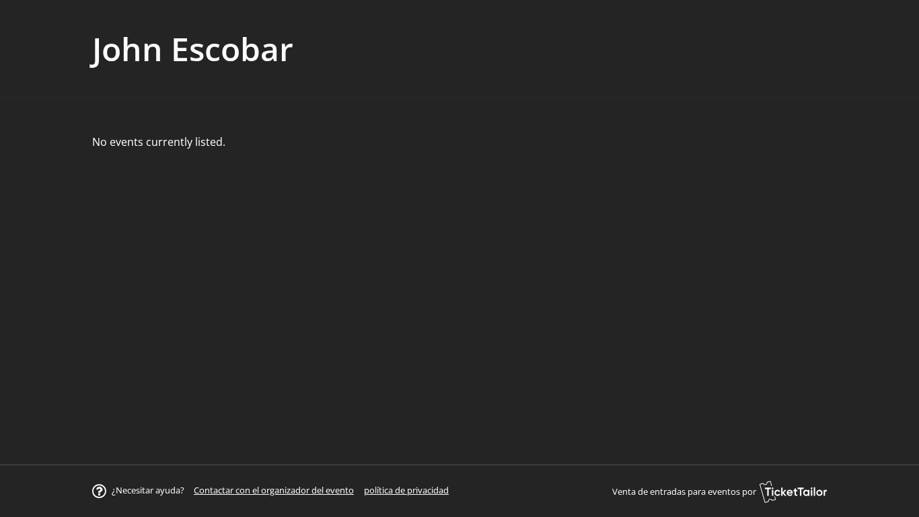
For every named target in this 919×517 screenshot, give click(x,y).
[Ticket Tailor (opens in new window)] (793, 491)
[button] (274, 490)
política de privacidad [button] (406, 490)
